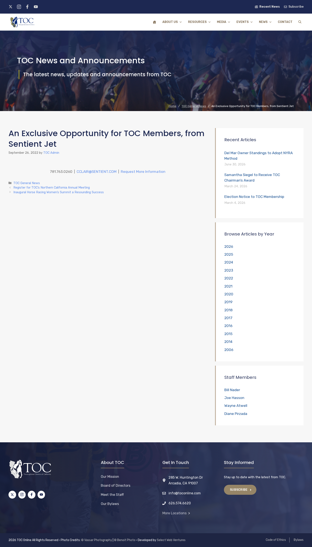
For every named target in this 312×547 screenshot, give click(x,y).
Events (242, 22)
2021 (228, 286)
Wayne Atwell (235, 405)
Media (221, 22)
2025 (228, 254)
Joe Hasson (234, 398)
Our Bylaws (110, 504)
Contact (285, 22)
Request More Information (143, 171)
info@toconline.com (185, 493)
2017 (228, 318)
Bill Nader (232, 390)
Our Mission (110, 477)
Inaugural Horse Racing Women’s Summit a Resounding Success (58, 192)
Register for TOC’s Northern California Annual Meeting (51, 187)
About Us (170, 22)
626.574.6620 (180, 503)
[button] (300, 22)
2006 (228, 350)
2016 (228, 326)
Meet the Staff (112, 495)
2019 (228, 302)
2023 (228, 270)
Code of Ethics (276, 540)
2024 (228, 262)
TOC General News (26, 183)
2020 (228, 294)
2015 (228, 334)
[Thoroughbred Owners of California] (22, 22)
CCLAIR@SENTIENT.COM (97, 171)
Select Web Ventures (171, 540)
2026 (228, 246)
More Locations (174, 513)
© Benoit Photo (124, 540)
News (263, 22)
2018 (228, 310)
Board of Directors (115, 486)
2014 (228, 342)
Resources (197, 22)
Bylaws (299, 540)
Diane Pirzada (235, 414)
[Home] (154, 22)
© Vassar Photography (96, 540)
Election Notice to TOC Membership (254, 197)
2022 (228, 278)
